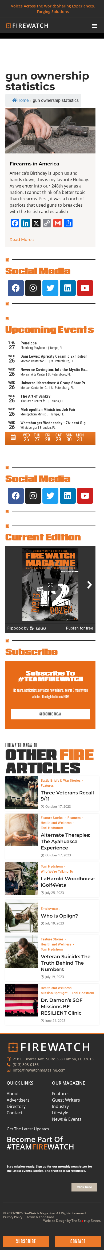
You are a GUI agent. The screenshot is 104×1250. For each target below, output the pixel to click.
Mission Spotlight (55, 993)
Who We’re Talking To (57, 871)
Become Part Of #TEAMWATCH (40, 1143)
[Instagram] (33, 288)
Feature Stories (53, 817)
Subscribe (31, 652)
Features (47, 785)
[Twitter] (50, 288)
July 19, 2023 (54, 923)
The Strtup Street (85, 1220)
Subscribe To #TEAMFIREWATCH (50, 676)
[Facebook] (16, 288)
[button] (94, 25)
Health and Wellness (57, 822)
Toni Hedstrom (52, 828)
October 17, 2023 (58, 806)
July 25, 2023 (54, 892)
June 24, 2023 (55, 1020)
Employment (50, 908)
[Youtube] (85, 288)
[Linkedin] (68, 288)
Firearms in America (34, 164)
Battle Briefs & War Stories (61, 780)
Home (23, 100)
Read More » (22, 239)
